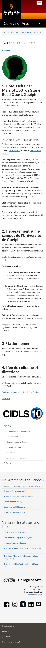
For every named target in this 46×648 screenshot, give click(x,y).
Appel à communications (16, 458)
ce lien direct (14, 150)
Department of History (13, 502)
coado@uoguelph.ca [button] (35, 594)
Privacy (11, 632)
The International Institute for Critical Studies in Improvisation (22, 549)
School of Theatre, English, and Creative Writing (23, 486)
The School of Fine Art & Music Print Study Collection (21, 565)
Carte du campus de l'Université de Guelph (20, 392)
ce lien (11, 309)
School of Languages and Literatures (18, 496)
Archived (14, 32)
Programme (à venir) (14, 447)
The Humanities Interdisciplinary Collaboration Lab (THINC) (22, 557)
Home (6, 32)
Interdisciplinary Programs (14, 512)
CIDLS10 (37, 32)
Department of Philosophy (14, 507)
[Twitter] (23, 604)
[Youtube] (38, 603)
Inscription (10, 452)
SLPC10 (7, 463)
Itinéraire (6, 398)
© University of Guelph (11, 642)
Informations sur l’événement (18, 431)
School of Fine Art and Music (15, 491)
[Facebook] (7, 604)
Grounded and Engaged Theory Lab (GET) (20, 538)
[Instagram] (15, 604)
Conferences (26, 32)
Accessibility (13, 627)
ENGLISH (6, 50)
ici (3, 351)
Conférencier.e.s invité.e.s (16, 442)
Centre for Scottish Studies (15, 532)
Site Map (12, 637)
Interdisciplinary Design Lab (15, 543)
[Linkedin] (31, 604)
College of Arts (16, 23)
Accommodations (17, 437)
